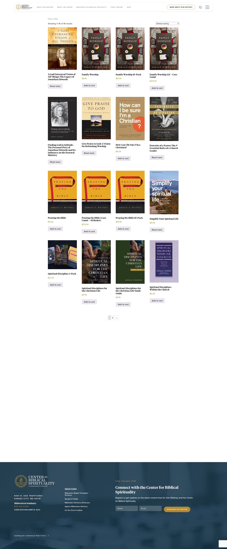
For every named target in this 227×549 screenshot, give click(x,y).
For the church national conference (71, 536)
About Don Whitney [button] (45, 7)
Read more (55, 86)
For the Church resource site (108, 536)
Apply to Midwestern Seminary (76, 506)
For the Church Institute (73, 510)
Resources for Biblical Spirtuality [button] (91, 7)
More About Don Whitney (181, 7)
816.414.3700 (21, 506)
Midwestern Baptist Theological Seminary (76, 494)
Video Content (117, 7)
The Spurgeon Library (138, 536)
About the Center (64, 7)
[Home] (24, 7)
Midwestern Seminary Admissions (77, 503)
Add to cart (89, 85)
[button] (205, 7)
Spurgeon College (71, 499)
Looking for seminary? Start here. (30, 536)
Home (50, 19)
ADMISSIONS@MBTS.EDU (27, 510)
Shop (129, 7)
